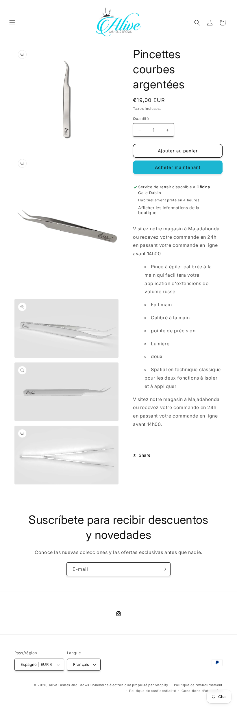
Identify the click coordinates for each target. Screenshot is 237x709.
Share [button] (145, 455)
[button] (12, 22)
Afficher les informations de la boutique (168, 210)
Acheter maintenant (178, 167)
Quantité (141, 118)
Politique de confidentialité (152, 691)
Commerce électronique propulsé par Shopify (129, 685)
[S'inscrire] (164, 569)
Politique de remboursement (198, 685)
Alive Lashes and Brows (69, 685)
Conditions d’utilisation (202, 691)
